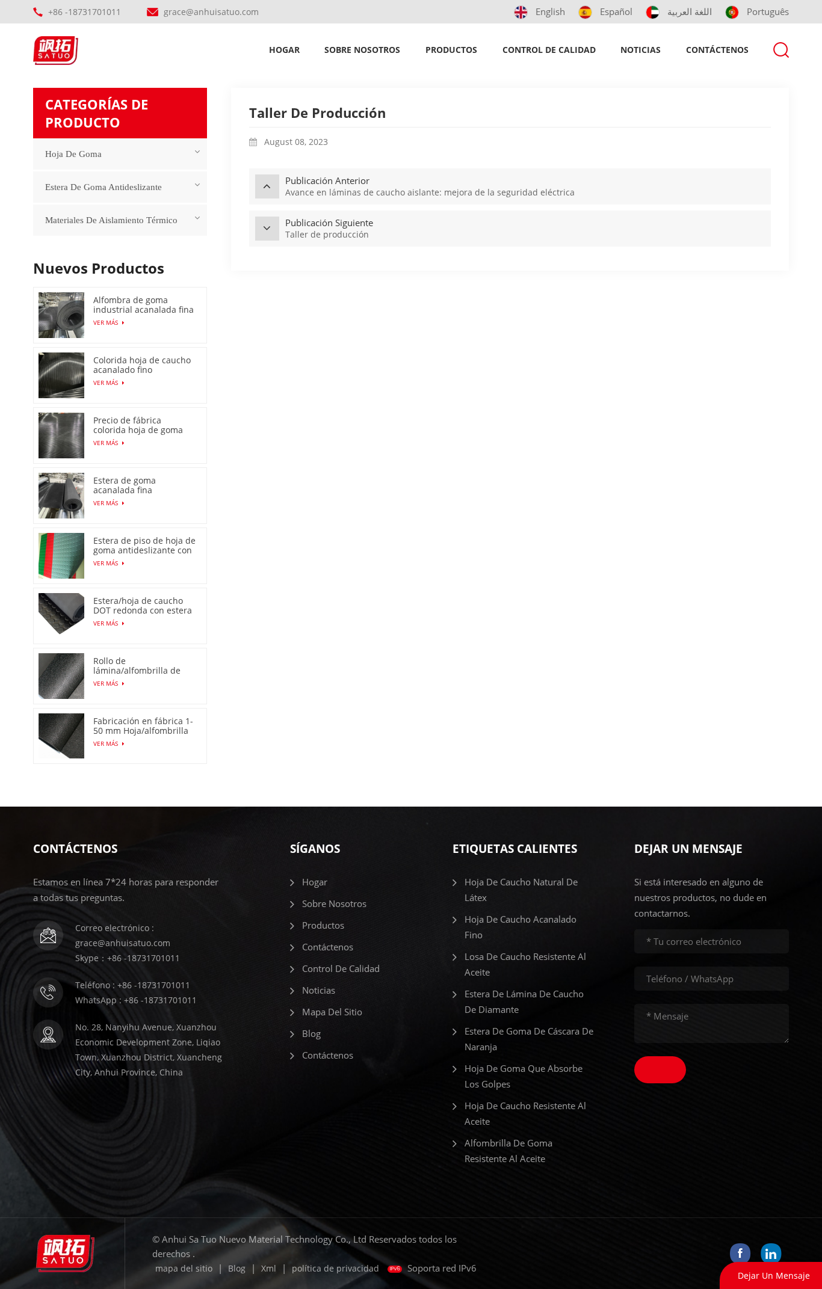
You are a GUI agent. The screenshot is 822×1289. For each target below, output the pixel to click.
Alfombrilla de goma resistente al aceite (508, 1150)
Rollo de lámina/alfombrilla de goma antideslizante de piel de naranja (140, 665)
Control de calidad (549, 49)
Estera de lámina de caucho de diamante (524, 1001)
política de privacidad (335, 1268)
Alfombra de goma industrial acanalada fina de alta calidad (143, 305)
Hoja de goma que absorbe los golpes (524, 1076)
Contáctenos (717, 49)
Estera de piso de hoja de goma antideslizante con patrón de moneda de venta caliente (144, 545)
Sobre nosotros (362, 49)
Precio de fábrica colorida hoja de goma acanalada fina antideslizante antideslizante (138, 425)
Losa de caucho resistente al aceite (525, 964)
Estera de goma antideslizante (103, 187)
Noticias (640, 49)
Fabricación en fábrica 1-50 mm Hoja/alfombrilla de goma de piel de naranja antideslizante (143, 726)
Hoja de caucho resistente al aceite (525, 1113)
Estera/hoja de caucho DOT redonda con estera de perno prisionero (142, 605)
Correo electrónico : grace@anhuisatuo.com (122, 935)
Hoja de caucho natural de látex (521, 889)
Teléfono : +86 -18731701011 (132, 985)
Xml (268, 1268)
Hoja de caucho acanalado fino (520, 927)
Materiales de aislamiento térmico (111, 220)
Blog (311, 1033)
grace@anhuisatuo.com (211, 11)
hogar (284, 49)
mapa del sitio (332, 1012)
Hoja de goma (73, 154)
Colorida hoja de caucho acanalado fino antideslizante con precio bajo (144, 365)
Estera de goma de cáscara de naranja (529, 1039)
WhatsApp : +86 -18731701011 (136, 1000)
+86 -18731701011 (84, 11)
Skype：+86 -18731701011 (127, 958)
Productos (451, 49)
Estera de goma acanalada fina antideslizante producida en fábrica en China (143, 485)
